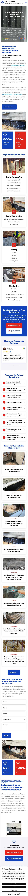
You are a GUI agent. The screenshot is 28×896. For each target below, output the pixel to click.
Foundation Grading (14, 222)
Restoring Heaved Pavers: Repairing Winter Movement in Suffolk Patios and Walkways (14, 631)
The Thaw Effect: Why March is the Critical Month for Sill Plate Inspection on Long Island (14, 577)
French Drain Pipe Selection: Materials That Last (14, 496)
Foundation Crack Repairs (14, 188)
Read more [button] (6, 360)
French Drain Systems (14, 183)
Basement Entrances (14, 300)
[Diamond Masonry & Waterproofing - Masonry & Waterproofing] (12, 2)
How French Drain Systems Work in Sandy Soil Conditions (14, 550)
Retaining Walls (14, 261)
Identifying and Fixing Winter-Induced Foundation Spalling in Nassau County (14, 523)
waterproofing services (17, 65)
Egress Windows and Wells (14, 297)
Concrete (14, 258)
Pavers (14, 252)
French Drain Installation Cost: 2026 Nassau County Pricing (14, 604)
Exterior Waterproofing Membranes (14, 219)
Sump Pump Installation (14, 185)
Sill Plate (14, 291)
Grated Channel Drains (14, 191)
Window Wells (14, 224)
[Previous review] (24, 437)
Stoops (14, 255)
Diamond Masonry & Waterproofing (12, 94)
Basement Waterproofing (14, 180)
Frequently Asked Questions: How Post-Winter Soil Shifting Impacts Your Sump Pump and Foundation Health (14, 660)
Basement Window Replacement (14, 294)
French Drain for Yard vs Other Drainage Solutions (14, 470)
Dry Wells (14, 289)
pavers (16, 26)
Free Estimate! (7, 816)
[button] (26, 2)
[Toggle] (24, 382)
